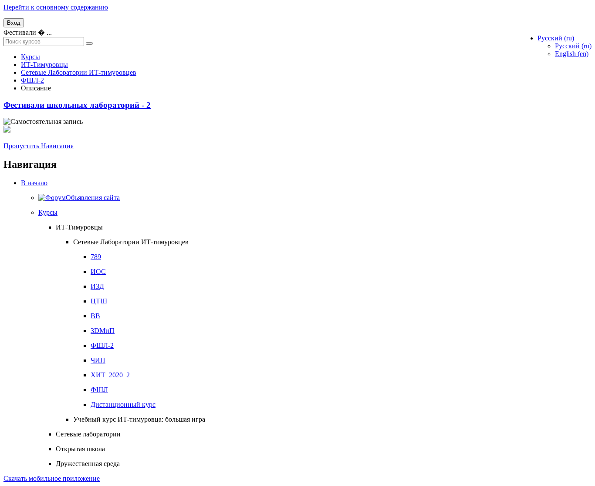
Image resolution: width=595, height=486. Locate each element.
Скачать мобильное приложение (51, 478)
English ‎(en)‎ (571, 53)
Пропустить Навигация (38, 146)
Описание (36, 88)
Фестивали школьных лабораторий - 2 (77, 105)
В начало (34, 182)
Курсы (47, 212)
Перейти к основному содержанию (55, 7)
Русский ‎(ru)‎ (573, 46)
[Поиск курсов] (89, 43)
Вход (13, 23)
